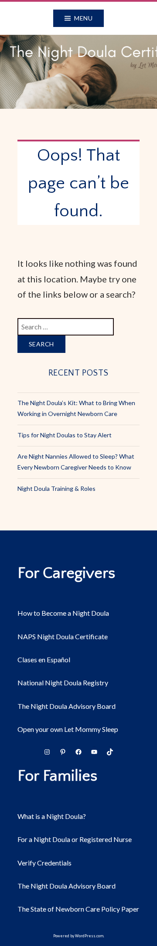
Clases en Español (43, 659)
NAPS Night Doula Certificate (62, 636)
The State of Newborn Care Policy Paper (78, 909)
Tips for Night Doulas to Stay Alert (64, 435)
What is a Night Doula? (51, 816)
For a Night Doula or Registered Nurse (74, 839)
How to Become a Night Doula (63, 613)
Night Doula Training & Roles (56, 488)
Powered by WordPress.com (78, 936)
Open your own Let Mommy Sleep (67, 729)
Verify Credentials (44, 863)
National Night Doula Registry (62, 682)
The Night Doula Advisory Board (66, 706)
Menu (83, 18)
